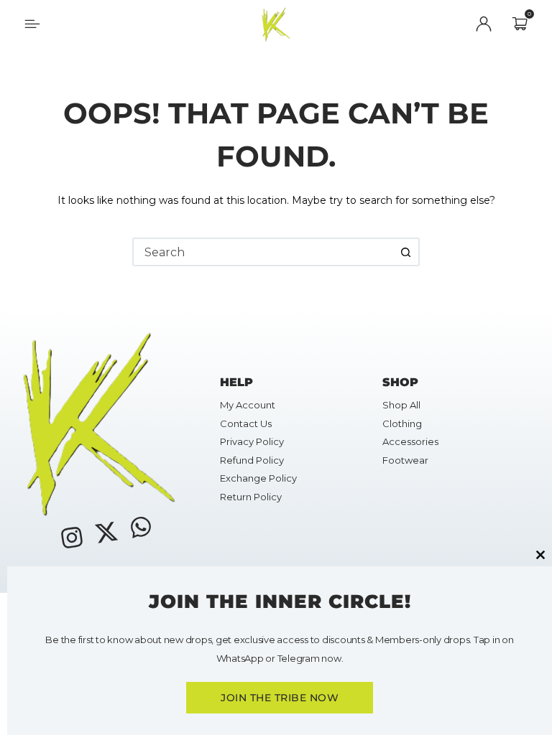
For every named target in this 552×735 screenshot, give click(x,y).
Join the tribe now (280, 697)
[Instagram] (71, 538)
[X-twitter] (106, 532)
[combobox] (263, 252)
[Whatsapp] (141, 526)
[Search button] (405, 252)
